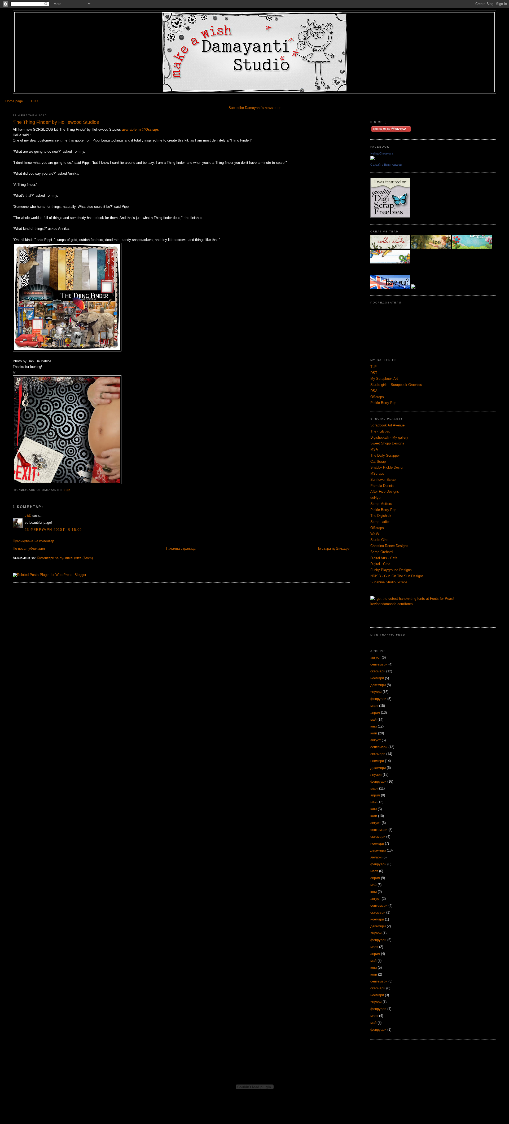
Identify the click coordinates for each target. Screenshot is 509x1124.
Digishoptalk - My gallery (389, 437)
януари (375, 692)
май (373, 719)
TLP (373, 367)
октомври (377, 671)
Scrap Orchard (381, 552)
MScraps (377, 473)
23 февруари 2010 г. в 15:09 (53, 530)
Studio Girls (379, 540)
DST (373, 373)
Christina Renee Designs (389, 546)
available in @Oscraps (140, 129)
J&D (28, 515)
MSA (374, 449)
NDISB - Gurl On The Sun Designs (397, 576)
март (374, 706)
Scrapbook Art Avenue (387, 425)
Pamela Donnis (382, 486)
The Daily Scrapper (385, 455)
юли (373, 733)
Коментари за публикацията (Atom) (65, 558)
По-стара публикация (333, 548)
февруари (378, 699)
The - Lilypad (380, 431)
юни (373, 726)
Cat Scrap (378, 462)
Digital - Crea (380, 564)
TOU (34, 101)
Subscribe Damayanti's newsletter (254, 108)
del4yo (375, 498)
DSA (374, 391)
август (375, 657)
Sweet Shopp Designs (387, 443)
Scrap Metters (381, 504)
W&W (374, 534)
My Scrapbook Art (384, 379)
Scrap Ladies (380, 522)
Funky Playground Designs (391, 570)
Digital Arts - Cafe (383, 558)
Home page (14, 101)
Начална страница (180, 548)
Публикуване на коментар (33, 541)
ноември (377, 678)
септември (378, 664)
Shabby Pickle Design (387, 467)
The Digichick (380, 516)
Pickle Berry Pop (383, 403)
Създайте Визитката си (386, 164)
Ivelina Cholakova (381, 153)
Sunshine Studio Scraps (388, 582)
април (375, 713)
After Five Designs (384, 491)
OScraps (377, 397)
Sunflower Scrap (383, 480)
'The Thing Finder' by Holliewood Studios (56, 122)
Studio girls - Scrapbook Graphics (396, 385)
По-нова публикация (29, 548)
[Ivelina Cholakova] (372, 159)
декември (378, 685)
